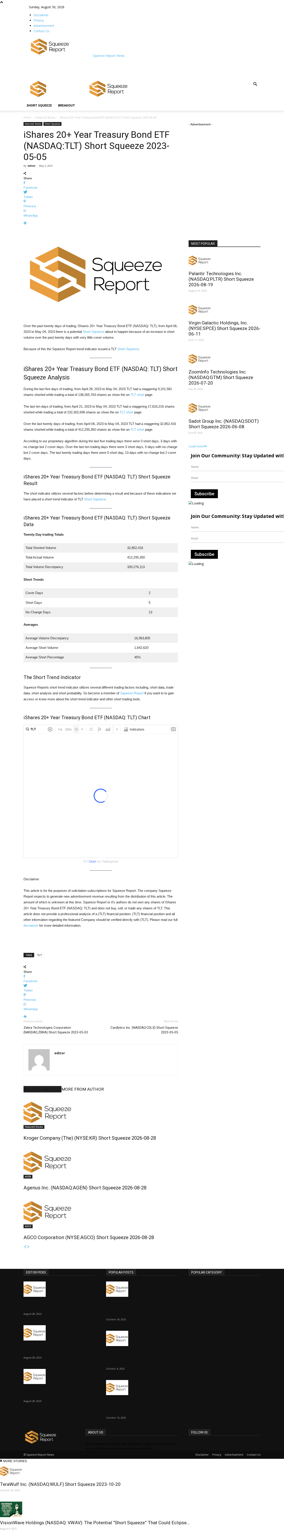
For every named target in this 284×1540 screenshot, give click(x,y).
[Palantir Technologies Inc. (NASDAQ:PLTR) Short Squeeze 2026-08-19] (224, 260)
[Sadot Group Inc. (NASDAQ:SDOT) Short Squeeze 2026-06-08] (224, 408)
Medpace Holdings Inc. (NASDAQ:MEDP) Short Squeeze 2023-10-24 (139, 1308)
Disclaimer (41, 15)
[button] (255, 85)
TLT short (137, 395)
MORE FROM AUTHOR (82, 1089)
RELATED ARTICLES (42, 1089)
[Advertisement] (109, 68)
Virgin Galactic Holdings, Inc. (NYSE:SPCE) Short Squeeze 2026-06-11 (224, 328)
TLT (39, 955)
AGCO (28, 1226)
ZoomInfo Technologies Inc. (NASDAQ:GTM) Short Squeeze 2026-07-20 (221, 377)
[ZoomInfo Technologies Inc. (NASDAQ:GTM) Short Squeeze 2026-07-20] (224, 359)
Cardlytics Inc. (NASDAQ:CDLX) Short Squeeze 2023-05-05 (144, 1030)
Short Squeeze (39, 105)
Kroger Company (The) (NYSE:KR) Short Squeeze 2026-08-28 (90, 1138)
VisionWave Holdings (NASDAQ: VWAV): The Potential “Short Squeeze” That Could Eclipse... (95, 1522)
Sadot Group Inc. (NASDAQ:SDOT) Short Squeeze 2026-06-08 (224, 424)
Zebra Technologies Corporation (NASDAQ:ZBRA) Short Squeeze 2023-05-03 (56, 1030)
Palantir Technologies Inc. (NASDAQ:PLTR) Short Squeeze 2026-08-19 (221, 279)
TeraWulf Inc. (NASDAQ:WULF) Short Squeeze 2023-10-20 (60, 1484)
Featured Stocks (45, 117)
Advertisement (44, 26)
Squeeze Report (132, 693)
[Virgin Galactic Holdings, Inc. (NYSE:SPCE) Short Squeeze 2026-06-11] (224, 309)
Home (27, 117)
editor (32, 165)
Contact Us (41, 31)
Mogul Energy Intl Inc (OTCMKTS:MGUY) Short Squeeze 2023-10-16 (141, 1406)
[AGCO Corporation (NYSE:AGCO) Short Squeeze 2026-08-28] (101, 1211)
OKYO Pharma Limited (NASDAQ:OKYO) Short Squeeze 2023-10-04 (139, 1357)
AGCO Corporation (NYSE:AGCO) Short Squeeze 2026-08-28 (89, 1237)
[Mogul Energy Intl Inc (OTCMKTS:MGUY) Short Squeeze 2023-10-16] (142, 1387)
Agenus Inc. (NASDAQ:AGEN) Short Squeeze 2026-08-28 (85, 1188)
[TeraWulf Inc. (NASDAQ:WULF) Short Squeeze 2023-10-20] (142, 1471)
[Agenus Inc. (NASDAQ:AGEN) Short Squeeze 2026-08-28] (101, 1162)
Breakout (66, 105)
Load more (196, 446)
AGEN (28, 1176)
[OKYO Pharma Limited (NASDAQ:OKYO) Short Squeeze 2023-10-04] (142, 1338)
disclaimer (31, 925)
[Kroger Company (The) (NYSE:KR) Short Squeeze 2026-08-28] (101, 1112)
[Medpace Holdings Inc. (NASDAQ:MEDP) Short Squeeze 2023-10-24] (142, 1289)
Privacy (39, 20)
